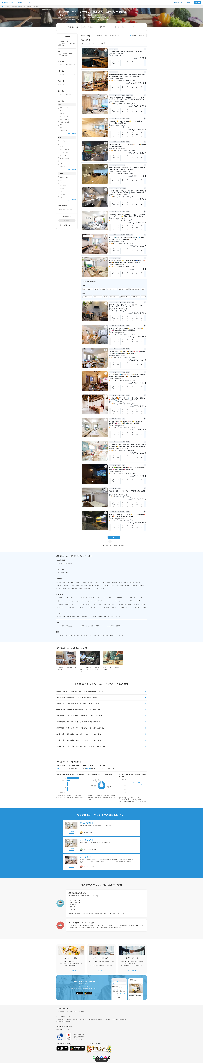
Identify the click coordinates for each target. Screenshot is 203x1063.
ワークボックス (138, 597)
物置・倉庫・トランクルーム (76, 607)
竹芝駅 (58, 588)
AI (144, 49)
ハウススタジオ (69, 601)
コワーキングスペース (100, 601)
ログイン (189, 2)
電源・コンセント (114, 296)
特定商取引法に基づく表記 (95, 1019)
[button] (101, 692)
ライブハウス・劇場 (103, 607)
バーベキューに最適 (79, 626)
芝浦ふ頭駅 (84, 585)
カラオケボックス (112, 604)
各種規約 (69, 1019)
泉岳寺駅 (64, 588)
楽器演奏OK (119, 626)
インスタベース (6, 6)
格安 (64, 616)
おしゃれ (58, 616)
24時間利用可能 (71, 616)
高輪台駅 (127, 585)
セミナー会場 (128, 597)
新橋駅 (77, 582)
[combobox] (108, 27)
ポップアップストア (61, 607)
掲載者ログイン (74, 1011)
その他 (144, 607)
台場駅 (81, 588)
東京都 (20, 6)
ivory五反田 (71, 866)
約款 (74, 1019)
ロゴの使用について (121, 1019)
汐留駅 (77, 585)
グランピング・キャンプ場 (117, 607)
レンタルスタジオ (79, 597)
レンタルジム (89, 601)
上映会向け (97, 626)
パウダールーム (80, 604)
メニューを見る (70, 970)
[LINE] (94, 1057)
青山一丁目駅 (105, 585)
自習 (143, 289)
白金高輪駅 (135, 585)
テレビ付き (120, 635)
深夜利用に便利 (102, 616)
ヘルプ (29, 2)
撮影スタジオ (120, 597)
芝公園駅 (114, 582)
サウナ (127, 607)
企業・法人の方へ (60, 1029)
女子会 (96, 289)
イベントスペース (123, 601)
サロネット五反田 (71, 831)
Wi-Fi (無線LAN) (87, 296)
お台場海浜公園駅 (72, 588)
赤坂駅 (64, 582)
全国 (57, 572)
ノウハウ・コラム (60, 1019)
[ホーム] (7, 2)
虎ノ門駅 (97, 585)
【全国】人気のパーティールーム (65, 563)
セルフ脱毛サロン (135, 607)
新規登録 (197, 2)
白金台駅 (91, 585)
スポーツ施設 (102, 604)
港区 (25, 6)
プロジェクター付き (70, 635)
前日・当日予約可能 (82, 616)
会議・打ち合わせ (123, 289)
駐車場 (143, 604)
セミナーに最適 (60, 626)
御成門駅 (138, 582)
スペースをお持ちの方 (177, 2)
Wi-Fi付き (79, 635)
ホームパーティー (111, 289)
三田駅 (132, 582)
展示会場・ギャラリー (91, 604)
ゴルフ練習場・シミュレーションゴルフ (129, 604)
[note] (109, 1057)
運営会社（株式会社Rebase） (64, 1021)
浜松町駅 (66, 585)
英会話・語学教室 (134, 289)
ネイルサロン (59, 604)
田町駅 (108, 582)
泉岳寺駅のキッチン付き (32, 6)
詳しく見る (100, 970)
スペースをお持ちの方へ (62, 1011)
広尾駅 (112, 585)
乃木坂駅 (90, 582)
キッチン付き (15, 6)
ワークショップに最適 (108, 626)
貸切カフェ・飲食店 (135, 601)
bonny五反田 (71, 848)
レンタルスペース (60, 597)
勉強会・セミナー (87, 289)
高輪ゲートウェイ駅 (89, 588)
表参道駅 (58, 582)
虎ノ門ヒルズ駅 (101, 588)
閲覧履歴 (20, 2)
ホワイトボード (135, 296)
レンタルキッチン (79, 601)
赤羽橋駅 (126, 582)
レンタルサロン (111, 597)
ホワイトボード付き (103, 635)
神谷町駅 (102, 582)
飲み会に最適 (89, 626)
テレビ (105, 296)
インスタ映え (92, 616)
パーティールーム (100, 597)
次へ (114, 537)
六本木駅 (83, 582)
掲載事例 (81, 1011)
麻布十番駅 (59, 585)
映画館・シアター (69, 604)
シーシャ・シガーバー (91, 607)
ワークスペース (90, 597)
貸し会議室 (70, 597)
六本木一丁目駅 (119, 585)
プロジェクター (98, 296)
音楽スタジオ (59, 601)
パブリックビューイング (114, 616)
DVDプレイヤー (125, 296)
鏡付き (85, 635)
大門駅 (72, 585)
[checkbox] (59, 108)
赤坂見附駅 (71, 582)
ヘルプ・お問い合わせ (109, 1019)
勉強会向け (69, 626)
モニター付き (92, 635)
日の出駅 (141, 585)
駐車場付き (113, 635)
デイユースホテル (112, 601)
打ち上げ (102, 289)
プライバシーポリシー (81, 1019)
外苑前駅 (96, 582)
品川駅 (120, 582)
